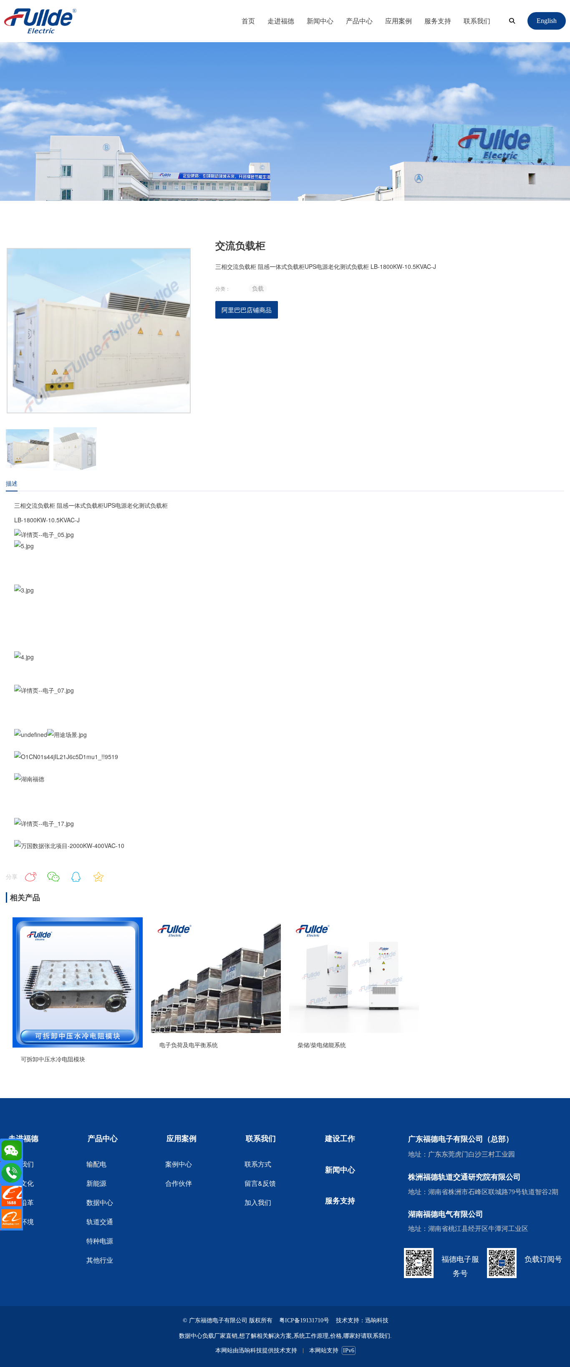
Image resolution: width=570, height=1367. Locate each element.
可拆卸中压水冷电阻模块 (53, 1059)
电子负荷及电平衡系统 (188, 1044)
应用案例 (398, 20)
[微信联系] (11, 1150)
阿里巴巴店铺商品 (247, 309)
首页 (248, 20)
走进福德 (280, 20)
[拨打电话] (11, 1173)
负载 (258, 288)
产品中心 (359, 20)
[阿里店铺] (11, 1196)
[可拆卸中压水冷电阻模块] (77, 1045)
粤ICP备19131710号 (304, 1320)
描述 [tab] (12, 483)
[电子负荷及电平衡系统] (216, 1030)
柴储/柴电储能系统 (322, 1044)
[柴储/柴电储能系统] (354, 1030)
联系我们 (477, 20)
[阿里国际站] (11, 1219)
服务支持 (437, 20)
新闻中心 (320, 20)
